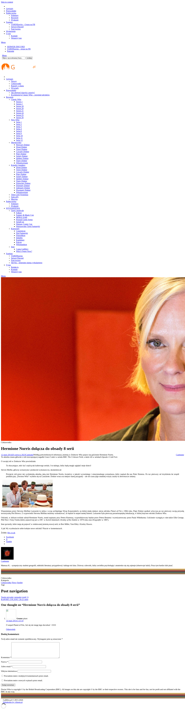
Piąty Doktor (21, 154)
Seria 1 (19, 122)
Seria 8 (19, 131)
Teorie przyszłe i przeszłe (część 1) (15, 597)
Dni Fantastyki (22, 233)
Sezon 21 (20, 111)
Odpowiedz (10, 629)
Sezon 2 (19, 104)
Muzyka (14, 199)
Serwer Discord (17, 27)
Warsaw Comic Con (24, 224)
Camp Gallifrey (22, 249)
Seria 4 (19, 129)
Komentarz (6, 657)
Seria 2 (19, 124)
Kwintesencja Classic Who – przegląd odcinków (30, 95)
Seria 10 (19, 136)
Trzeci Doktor (21, 149)
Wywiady (15, 88)
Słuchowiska (16, 142)
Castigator (29, 455)
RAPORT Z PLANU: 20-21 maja (14, 599)
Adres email (6, 666)
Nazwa (4, 662)
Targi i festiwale (17, 210)
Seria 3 (19, 127)
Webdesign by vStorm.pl (13, 702)
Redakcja (14, 267)
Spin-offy (15, 197)
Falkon (19, 213)
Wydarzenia (10, 31)
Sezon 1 (19, 102)
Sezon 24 (20, 113)
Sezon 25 (20, 115)
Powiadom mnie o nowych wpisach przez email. (23, 680)
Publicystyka (11, 13)
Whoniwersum (22, 163)
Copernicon (20, 231)
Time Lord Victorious (19, 195)
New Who (15, 120)
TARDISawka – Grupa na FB (23, 24)
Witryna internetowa (9, 671)
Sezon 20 (20, 108)
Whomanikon (21, 244)
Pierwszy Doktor (23, 145)
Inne (13, 247)
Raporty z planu (17, 86)
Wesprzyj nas (16, 38)
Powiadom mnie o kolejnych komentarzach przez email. (26, 676)
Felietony (14, 15)
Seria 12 (19, 140)
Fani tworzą (16, 29)
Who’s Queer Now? (24, 251)
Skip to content (7, 2)
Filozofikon (20, 235)
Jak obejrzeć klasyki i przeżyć (23, 93)
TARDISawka (17, 256)
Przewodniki (11, 11)
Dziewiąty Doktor (23, 183)
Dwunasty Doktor (23, 190)
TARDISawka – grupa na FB (19, 49)
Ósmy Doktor (21, 161)
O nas (8, 33)
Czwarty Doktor (22, 152)
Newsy (14, 81)
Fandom (9, 22)
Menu (3, 42)
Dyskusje (14, 20)
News (14, 583)
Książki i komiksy (18, 165)
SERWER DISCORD (16, 47)
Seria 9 (19, 133)
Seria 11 (19, 138)
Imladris (19, 238)
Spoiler (20, 583)
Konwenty (15, 229)
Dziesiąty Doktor (23, 186)
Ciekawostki (16, 83)
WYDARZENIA (13, 208)
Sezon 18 (20, 106)
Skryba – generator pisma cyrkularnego (26, 263)
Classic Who (16, 99)
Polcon (19, 242)
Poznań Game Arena (24, 220)
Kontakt (14, 36)
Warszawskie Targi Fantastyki (28, 226)
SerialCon (20, 222)
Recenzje (14, 18)
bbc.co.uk (11, 533)
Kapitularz (20, 240)
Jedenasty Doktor (23, 188)
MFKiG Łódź (21, 217)
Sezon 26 (20, 118)
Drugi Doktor (21, 147)
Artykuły (9, 9)
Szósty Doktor (22, 156)
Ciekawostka (6, 583)
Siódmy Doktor (22, 158)
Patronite (10, 51)
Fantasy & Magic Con (25, 215)
